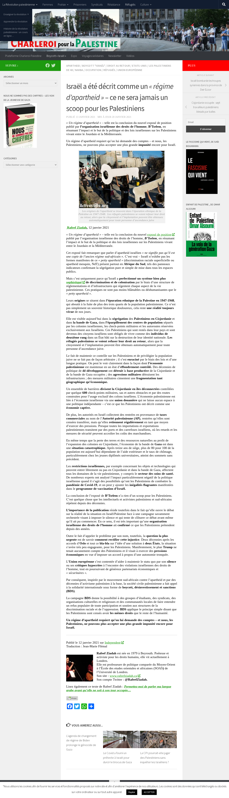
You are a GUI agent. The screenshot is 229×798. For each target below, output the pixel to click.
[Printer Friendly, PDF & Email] (72, 698)
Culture (144, 4)
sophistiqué (74, 282)
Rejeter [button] (131, 792)
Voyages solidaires (92, 56)
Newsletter (114, 56)
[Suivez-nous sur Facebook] (47, 65)
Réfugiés (130, 4)
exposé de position (159, 234)
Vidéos (130, 56)
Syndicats (97, 4)
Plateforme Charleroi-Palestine (23, 56)
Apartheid (73, 65)
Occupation (93, 70)
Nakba (79, 70)
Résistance (114, 4)
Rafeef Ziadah (76, 227)
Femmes (48, 4)
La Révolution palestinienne (19, 4)
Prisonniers (80, 4)
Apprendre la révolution (15, 21)
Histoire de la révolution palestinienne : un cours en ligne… (16, 32)
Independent (113, 642)
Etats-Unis (139, 65)
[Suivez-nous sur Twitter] (53, 65)
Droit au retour (118, 65)
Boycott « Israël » (56, 56)
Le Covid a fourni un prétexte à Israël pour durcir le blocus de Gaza (117, 757)
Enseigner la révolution (15, 14)
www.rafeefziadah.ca (123, 676)
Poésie (62, 4)
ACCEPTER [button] (149, 792)
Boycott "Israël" (93, 65)
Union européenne (129, 70)
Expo (74, 56)
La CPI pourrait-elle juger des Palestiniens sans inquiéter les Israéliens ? (155, 757)
